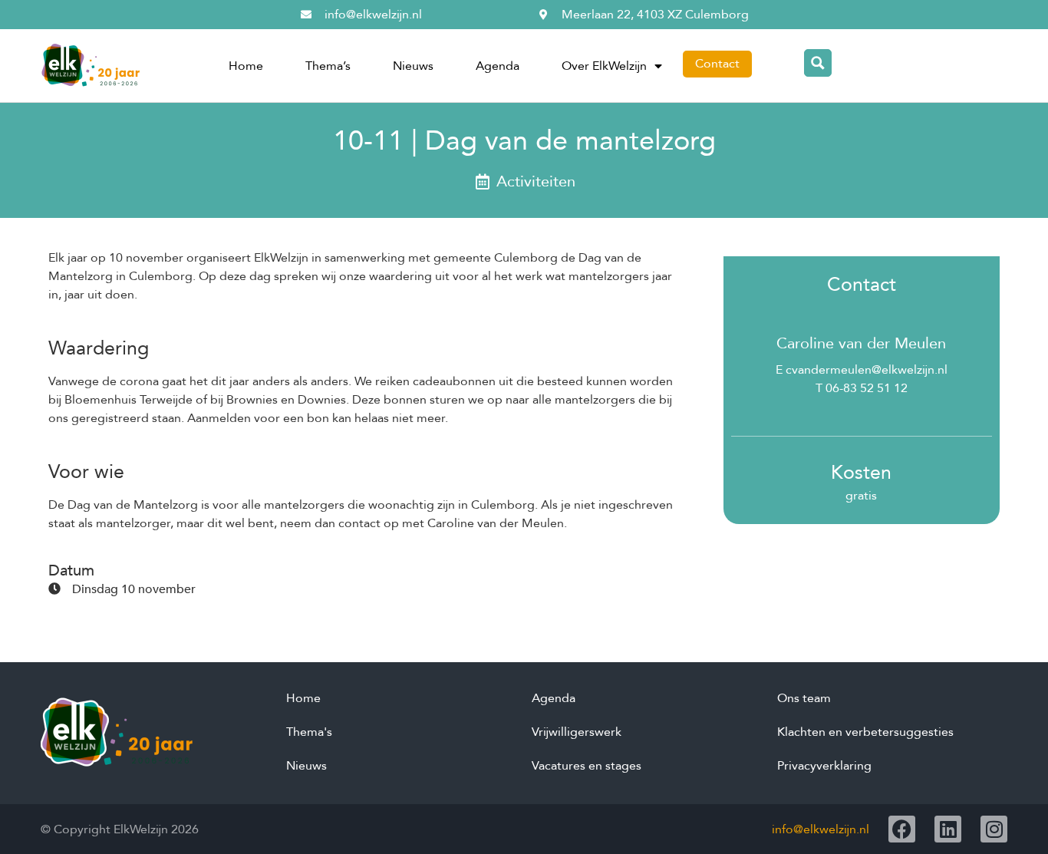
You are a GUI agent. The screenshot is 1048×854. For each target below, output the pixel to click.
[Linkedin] (947, 829)
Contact (717, 63)
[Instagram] (993, 829)
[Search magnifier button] (818, 63)
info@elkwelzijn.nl (820, 829)
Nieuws (413, 66)
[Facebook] (901, 829)
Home (246, 66)
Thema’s (328, 66)
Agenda (497, 66)
